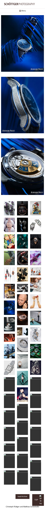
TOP (36, 500)
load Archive (22, 496)
